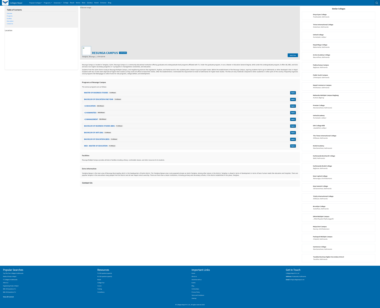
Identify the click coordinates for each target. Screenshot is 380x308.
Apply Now (293, 55)
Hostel (96, 3)
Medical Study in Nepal (9, 276)
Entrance (103, 3)
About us (194, 276)
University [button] (57, 3)
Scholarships (195, 289)
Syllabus (90, 3)
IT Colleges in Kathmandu (10, 279)
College (65, 3)
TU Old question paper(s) (104, 273)
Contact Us (10, 24)
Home (193, 273)
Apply (293, 93)
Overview (9, 13)
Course (99, 286)
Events (193, 283)
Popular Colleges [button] (35, 3)
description (10, 21)
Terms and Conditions (198, 295)
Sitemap (194, 298)
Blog (109, 3)
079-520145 (101, 57)
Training (99, 289)
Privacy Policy (196, 292)
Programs (9, 16)
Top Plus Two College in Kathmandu (13, 273)
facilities (9, 18)
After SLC (5, 283)
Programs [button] (47, 3)
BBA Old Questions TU (9, 292)
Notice (78, 3)
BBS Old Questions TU (9, 289)
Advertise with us (196, 279)
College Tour (100, 283)
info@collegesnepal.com (297, 279)
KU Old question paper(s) (104, 276)
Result (72, 3)
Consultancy (100, 292)
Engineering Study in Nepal (10, 286)
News (83, 3)
